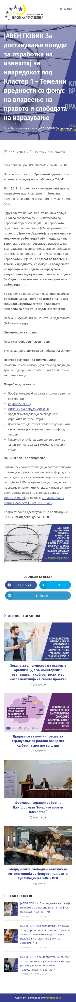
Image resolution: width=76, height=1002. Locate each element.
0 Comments (42, 916)
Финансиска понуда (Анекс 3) (28, 409)
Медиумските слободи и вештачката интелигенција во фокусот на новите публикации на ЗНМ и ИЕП (38, 873)
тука (25, 323)
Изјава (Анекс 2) (19, 404)
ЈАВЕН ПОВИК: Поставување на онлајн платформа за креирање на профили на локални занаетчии (45, 907)
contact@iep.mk (15, 498)
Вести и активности (50, 152)
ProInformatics (52, 997)
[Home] (5, 128)
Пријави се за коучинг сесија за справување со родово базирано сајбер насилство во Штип (38, 740)
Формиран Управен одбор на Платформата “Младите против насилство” (38, 807)
